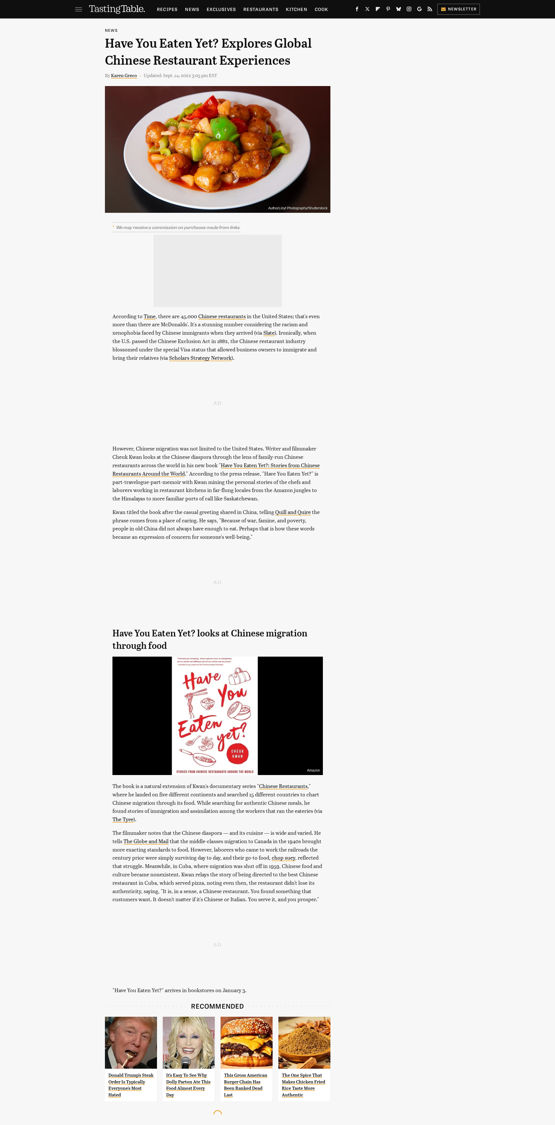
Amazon (313, 770)
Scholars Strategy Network (200, 357)
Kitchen (296, 9)
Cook (321, 9)
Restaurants (260, 9)
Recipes (167, 9)
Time (150, 316)
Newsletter (462, 9)
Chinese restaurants (222, 316)
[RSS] (430, 10)
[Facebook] (357, 10)
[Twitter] (367, 10)
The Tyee (123, 819)
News (192, 9)
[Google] (419, 10)
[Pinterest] (388, 10)
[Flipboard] (378, 10)
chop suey (283, 857)
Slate (269, 332)
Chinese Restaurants (283, 785)
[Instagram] (409, 10)
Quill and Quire (293, 511)
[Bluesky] (399, 10)
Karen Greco (124, 75)
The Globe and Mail (146, 841)
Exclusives (221, 9)
